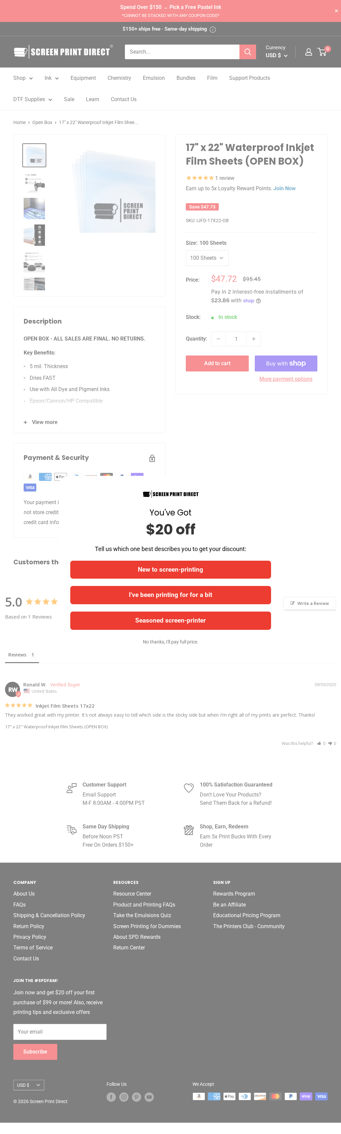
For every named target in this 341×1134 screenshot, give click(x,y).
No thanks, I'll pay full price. (170, 641)
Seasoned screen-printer (170, 620)
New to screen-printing (170, 569)
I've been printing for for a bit (170, 595)
